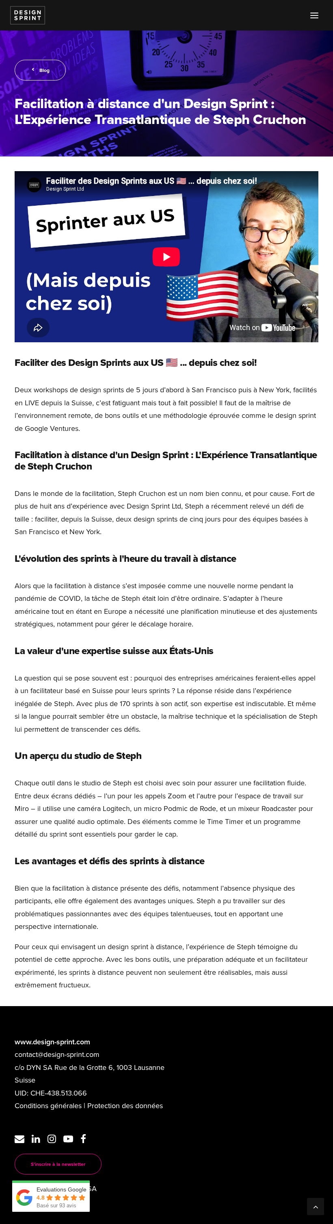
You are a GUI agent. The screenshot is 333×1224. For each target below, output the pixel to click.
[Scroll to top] (315, 1205)
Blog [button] (44, 70)
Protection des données (125, 1105)
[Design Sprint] (27, 15)
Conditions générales (48, 1105)
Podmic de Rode (190, 808)
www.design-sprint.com (52, 1042)
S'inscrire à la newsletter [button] (58, 1164)
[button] (314, 15)
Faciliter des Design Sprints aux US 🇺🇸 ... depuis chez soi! (135, 362)
